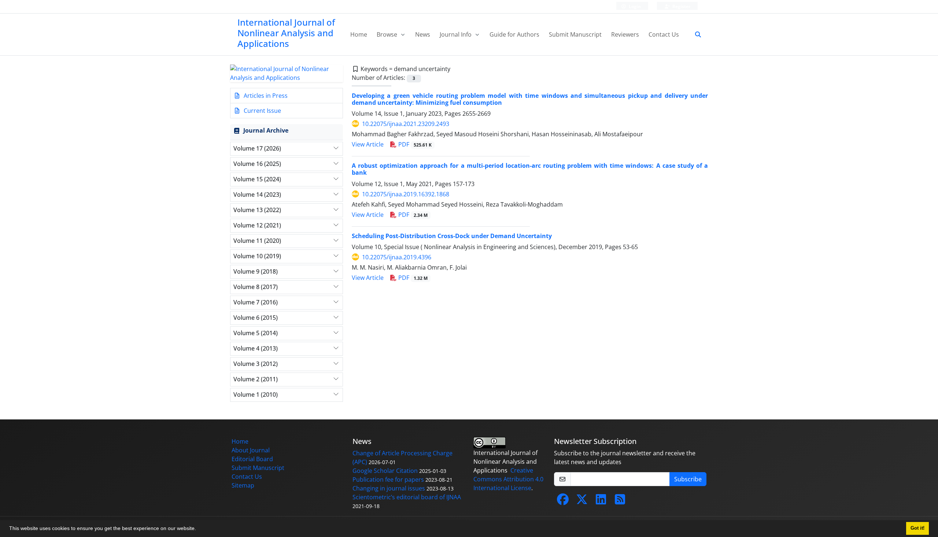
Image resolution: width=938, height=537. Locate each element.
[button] (198, 529)
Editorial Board (252, 459)
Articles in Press (265, 96)
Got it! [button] (917, 528)
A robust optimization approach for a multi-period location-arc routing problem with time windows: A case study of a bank (530, 169)
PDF (414, 144)
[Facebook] (563, 501)
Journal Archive (265, 130)
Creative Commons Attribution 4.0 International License (508, 479)
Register (680, 6)
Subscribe (688, 479)
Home (358, 34)
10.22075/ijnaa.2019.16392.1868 (405, 194)
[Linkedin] (601, 501)
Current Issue (261, 111)
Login (634, 6)
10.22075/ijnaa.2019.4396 (396, 257)
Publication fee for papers (388, 479)
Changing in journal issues (388, 488)
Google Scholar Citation (385, 471)
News (422, 34)
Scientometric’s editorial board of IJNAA (406, 497)
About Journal (251, 450)
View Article (368, 144)
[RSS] (620, 501)
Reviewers (625, 34)
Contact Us (664, 34)
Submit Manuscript (575, 34)
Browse (388, 34)
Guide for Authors (514, 34)
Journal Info (456, 34)
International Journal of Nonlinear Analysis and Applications (286, 32)
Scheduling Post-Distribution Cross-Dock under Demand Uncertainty (452, 236)
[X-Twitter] (582, 501)
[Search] (695, 34)
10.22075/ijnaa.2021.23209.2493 (405, 124)
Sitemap (243, 485)
